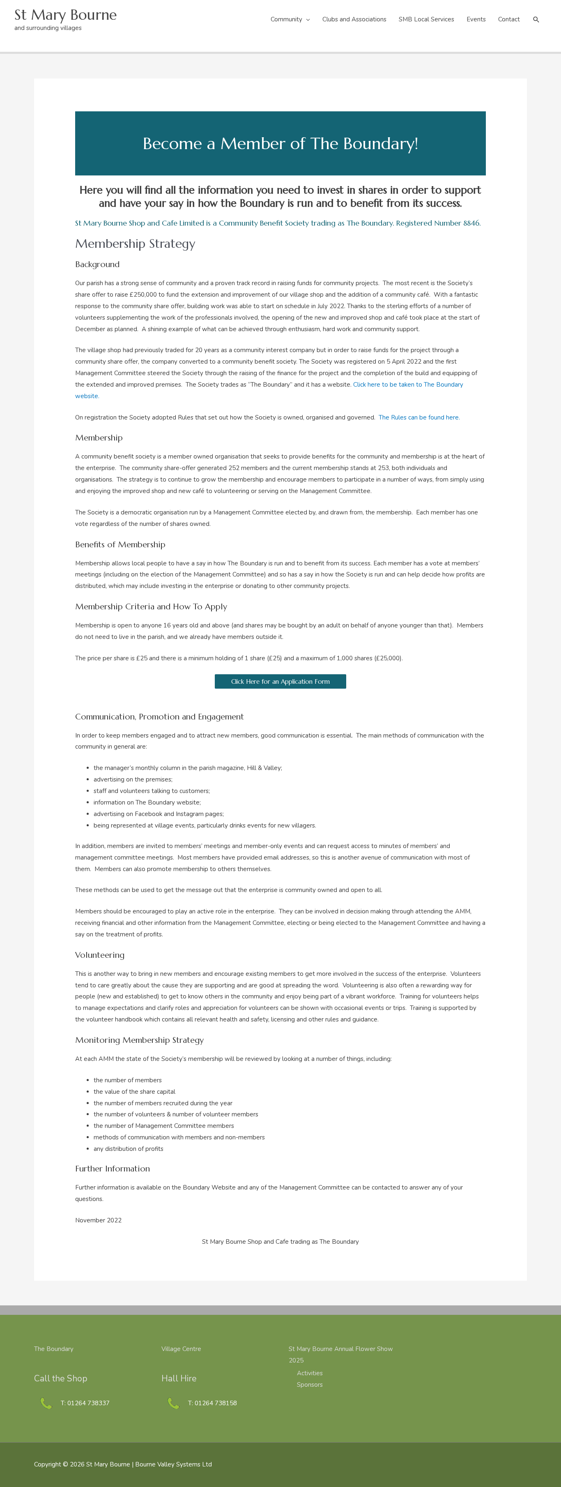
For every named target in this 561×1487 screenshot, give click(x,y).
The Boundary (54, 1349)
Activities (310, 1373)
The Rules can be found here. (419, 417)
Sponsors (310, 1385)
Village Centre (181, 1349)
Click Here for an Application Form (280, 681)
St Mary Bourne (65, 15)
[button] (536, 20)
